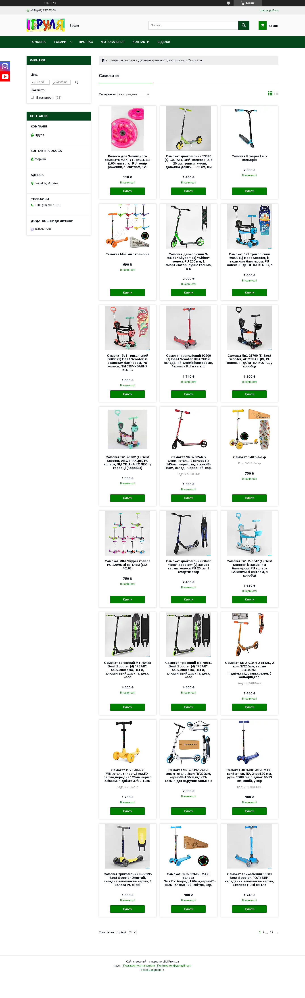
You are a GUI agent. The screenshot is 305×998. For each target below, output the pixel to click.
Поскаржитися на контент (139, 965)
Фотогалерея (113, 42)
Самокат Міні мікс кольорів (127, 254)
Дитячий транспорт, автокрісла (161, 60)
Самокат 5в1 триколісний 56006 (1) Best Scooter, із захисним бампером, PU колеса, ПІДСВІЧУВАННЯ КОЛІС (127, 363)
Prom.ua (173, 961)
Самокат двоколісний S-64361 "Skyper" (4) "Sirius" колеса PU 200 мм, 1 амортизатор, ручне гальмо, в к (188, 261)
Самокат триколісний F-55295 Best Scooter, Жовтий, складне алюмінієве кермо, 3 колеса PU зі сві (128, 879)
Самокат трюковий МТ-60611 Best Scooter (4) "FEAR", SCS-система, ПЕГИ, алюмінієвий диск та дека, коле (188, 670)
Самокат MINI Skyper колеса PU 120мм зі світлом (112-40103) (127, 564)
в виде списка (276, 94)
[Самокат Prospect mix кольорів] (249, 128)
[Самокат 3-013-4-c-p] (249, 429)
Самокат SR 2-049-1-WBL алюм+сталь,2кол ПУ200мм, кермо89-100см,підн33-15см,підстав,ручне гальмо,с (188, 775)
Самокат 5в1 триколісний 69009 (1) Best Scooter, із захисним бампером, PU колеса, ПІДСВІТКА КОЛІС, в (249, 259)
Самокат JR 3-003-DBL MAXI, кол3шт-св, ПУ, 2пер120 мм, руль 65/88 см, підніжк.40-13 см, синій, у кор (249, 775)
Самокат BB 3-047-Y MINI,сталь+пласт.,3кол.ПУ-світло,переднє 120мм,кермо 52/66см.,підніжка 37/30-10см (127, 775)
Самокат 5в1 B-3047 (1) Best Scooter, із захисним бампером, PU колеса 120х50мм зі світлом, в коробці (249, 568)
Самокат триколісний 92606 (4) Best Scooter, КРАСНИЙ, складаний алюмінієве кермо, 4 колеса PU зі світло (188, 361)
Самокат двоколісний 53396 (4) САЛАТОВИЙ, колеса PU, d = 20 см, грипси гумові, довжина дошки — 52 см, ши (189, 161)
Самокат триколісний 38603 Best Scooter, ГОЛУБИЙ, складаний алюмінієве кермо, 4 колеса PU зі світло (249, 879)
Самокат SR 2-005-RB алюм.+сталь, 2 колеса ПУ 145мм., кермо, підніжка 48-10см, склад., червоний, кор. (188, 462)
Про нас (86, 42)
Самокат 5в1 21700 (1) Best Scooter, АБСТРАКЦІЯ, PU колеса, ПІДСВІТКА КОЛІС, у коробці (249, 361)
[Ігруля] (46, 30)
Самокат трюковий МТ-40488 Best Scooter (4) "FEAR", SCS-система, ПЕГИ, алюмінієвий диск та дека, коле (127, 670)
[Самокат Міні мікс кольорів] (127, 226)
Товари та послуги (121, 60)
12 (271, 932)
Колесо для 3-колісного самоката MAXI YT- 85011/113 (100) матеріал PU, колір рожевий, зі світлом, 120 (127, 161)
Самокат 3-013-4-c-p (249, 457)
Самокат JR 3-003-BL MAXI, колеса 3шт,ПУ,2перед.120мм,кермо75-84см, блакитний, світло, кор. (188, 879)
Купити (127, 191)
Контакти (141, 42)
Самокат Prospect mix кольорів (249, 158)
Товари (60, 42)
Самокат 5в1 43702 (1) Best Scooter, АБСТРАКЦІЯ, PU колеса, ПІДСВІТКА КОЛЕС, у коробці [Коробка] (127, 462)
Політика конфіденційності (174, 965)
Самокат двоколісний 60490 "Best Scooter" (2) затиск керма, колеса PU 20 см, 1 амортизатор (188, 566)
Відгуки (163, 42)
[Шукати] (243, 25)
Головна (38, 42)
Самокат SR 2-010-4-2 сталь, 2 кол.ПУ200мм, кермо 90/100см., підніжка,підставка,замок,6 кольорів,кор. (249, 670)
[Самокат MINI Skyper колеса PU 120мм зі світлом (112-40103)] (127, 533)
